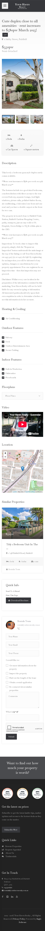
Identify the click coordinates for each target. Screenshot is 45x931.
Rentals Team (14, 569)
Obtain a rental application (20, 682)
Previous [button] (10, 84)
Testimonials (10, 856)
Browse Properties (13, 846)
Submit (11, 736)
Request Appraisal (13, 849)
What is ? (12, 711)
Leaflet (15, 492)
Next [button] (35, 84)
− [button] (5, 456)
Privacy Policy (19, 919)
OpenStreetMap (30, 492)
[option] (22, 84)
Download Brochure (19, 600)
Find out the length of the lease (22, 678)
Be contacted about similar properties (20, 688)
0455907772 (8, 887)
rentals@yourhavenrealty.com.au (28, 625)
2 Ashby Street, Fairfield (15, 39)
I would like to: (12, 660)
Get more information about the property (22, 667)
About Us (9, 853)
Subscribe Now (11, 830)
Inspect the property (18, 673)
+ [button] (5, 453)
